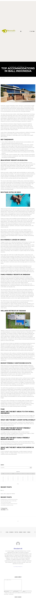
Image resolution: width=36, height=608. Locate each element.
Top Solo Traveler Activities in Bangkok (6, 502)
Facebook (11, 532)
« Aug (17, 483)
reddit (24, 532)
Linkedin (20, 532)
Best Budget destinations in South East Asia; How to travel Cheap (9, 499)
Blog (18, 521)
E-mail (7, 532)
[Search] (31, 468)
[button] (21, 31)
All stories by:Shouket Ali (18, 566)
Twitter (16, 532)
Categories (4, 508)
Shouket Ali (13, 66)
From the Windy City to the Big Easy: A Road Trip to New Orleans (9, 503)
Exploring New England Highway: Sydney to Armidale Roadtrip (8, 500)
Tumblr (28, 532)
